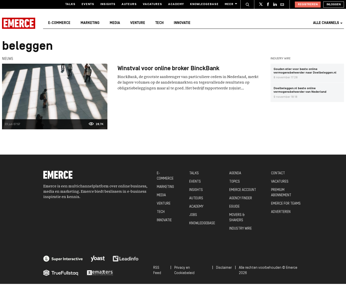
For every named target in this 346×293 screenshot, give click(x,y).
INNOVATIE (164, 220)
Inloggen (333, 4)
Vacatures (152, 4)
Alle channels (326, 23)
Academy (176, 4)
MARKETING (165, 187)
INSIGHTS (196, 190)
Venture (137, 23)
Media (115, 23)
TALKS (194, 173)
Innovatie (182, 23)
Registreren (308, 4)
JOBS (193, 215)
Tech (159, 23)
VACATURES (280, 182)
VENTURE (163, 204)
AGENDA (235, 173)
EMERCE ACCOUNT (242, 190)
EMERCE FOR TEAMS (286, 204)
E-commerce (59, 23)
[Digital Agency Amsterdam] (63, 259)
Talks (70, 4)
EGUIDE (234, 207)
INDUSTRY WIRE (240, 229)
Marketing (90, 23)
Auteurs (129, 4)
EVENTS (195, 182)
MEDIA (161, 195)
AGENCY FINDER (240, 198)
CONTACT (278, 173)
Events (88, 4)
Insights (108, 4)
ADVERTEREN (281, 212)
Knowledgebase (204, 4)
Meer (229, 4)
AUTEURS (196, 198)
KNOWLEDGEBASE (202, 223)
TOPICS (234, 182)
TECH (161, 212)
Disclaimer (224, 268)
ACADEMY (196, 207)
